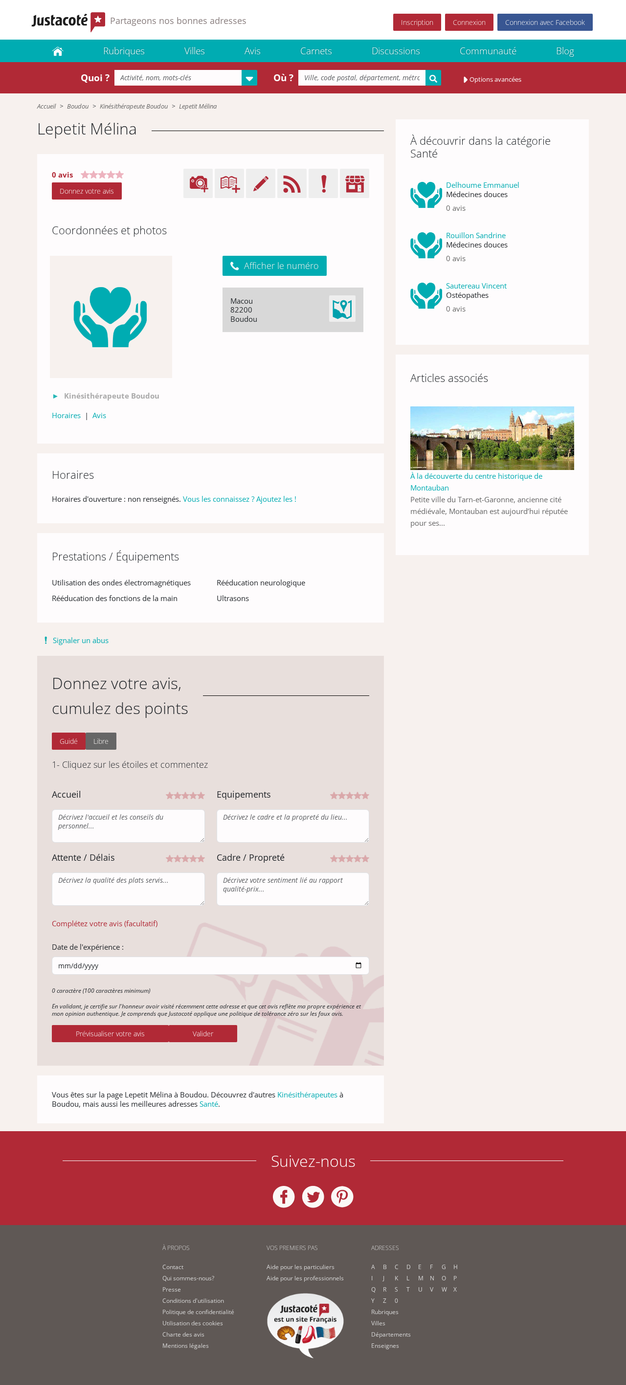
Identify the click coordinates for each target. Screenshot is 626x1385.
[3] (185, 795)
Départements (391, 1334)
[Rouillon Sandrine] (426, 250)
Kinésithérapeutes (307, 1094)
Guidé (69, 741)
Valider (203, 1033)
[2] (177, 795)
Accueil (46, 106)
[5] (201, 795)
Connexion (469, 22)
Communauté (488, 51)
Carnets (316, 51)
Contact (172, 1267)
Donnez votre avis (87, 191)
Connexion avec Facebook (545, 22)
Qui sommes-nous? (188, 1278)
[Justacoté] (57, 51)
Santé (209, 1104)
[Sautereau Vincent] (426, 301)
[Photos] (111, 317)
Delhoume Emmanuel (482, 185)
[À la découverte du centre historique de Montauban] (492, 437)
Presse (171, 1289)
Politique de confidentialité (198, 1312)
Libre (101, 741)
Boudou (78, 106)
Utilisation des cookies (192, 1323)
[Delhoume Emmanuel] (426, 200)
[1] (170, 795)
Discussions (396, 51)
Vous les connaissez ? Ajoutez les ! (239, 499)
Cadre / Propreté (251, 857)
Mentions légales (185, 1345)
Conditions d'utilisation (193, 1300)
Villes (194, 51)
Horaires (66, 415)
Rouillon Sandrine (476, 235)
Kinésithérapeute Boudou (134, 106)
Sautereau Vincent (476, 285)
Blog (565, 51)
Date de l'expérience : (88, 947)
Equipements (244, 794)
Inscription (417, 22)
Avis (253, 51)
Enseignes (385, 1345)
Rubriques (124, 51)
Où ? (283, 77)
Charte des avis (183, 1334)
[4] (193, 795)
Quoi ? (95, 77)
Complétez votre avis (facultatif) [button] (104, 923)
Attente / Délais (83, 857)
